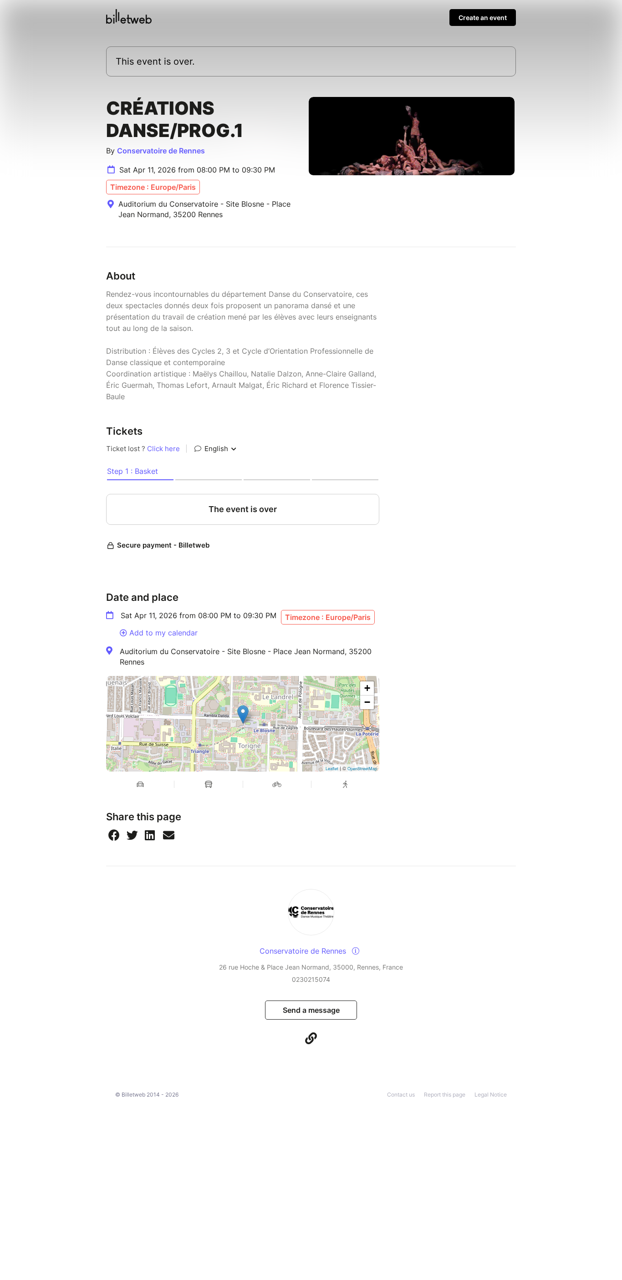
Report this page (444, 1094)
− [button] (367, 702)
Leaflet (332, 769)
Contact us (401, 1094)
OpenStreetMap (362, 769)
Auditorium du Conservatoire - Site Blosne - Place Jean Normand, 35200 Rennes (246, 656)
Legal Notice (490, 1094)
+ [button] (367, 688)
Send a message (311, 1010)
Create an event (483, 17)
